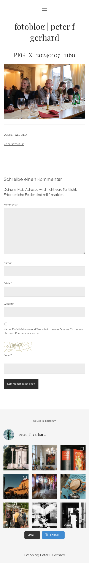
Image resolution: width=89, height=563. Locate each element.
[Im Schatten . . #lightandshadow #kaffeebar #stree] (73, 515)
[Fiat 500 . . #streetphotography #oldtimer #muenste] (73, 486)
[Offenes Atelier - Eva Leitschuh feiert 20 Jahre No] (44, 457)
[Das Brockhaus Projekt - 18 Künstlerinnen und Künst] (73, 457)
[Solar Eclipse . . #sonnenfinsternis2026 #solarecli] (16, 486)
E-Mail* (8, 283)
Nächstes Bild (14, 144)
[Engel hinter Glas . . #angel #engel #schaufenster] (44, 515)
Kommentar (10, 204)
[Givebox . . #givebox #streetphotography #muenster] (16, 515)
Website (9, 303)
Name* (8, 262)
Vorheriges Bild (15, 134)
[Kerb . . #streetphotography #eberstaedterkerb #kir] (44, 486)
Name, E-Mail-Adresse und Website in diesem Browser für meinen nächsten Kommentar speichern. (43, 331)
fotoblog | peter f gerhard (44, 32)
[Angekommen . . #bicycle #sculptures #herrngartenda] (16, 457)
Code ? (8, 355)
